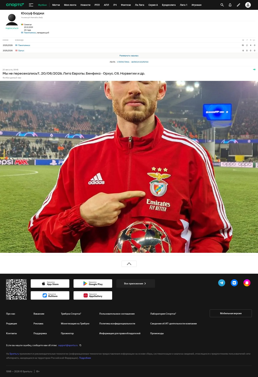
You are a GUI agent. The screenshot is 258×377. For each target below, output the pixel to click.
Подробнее (85, 357)
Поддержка (40, 333)
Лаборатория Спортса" (163, 313)
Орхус (21, 50)
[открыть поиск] (222, 5)
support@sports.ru (68, 345)
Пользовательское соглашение (117, 313)
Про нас (10, 313)
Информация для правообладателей (119, 333)
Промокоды (157, 333)
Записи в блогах (139, 62)
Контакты (11, 333)
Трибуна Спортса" (71, 313)
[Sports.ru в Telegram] (222, 283)
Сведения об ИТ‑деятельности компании (173, 323)
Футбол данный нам (12, 77)
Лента (112, 62)
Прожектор (67, 333)
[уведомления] (230, 5)
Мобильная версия (231, 313)
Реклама (38, 323)
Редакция (11, 323)
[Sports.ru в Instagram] (247, 283)
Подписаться (12, 28)
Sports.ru (14, 353)
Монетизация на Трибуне (75, 323)
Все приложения (133, 283)
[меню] (31, 5)
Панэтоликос (30, 32)
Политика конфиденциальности (117, 323)
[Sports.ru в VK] (235, 283)
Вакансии (39, 313)
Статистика (123, 62)
